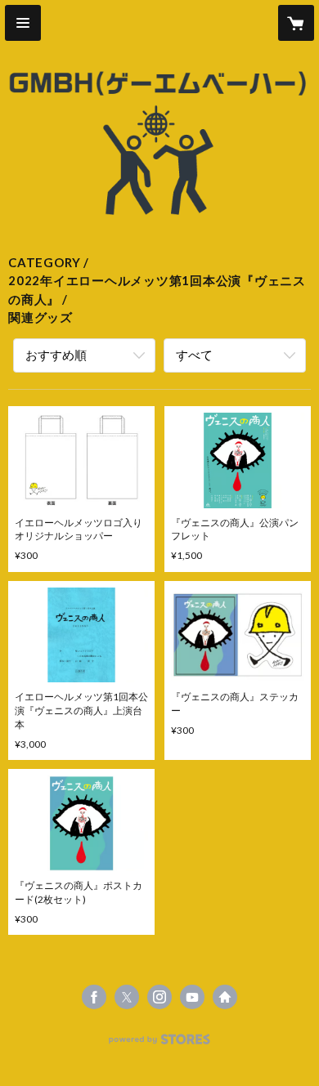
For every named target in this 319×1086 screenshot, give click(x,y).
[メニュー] (23, 23)
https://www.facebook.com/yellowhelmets (94, 997)
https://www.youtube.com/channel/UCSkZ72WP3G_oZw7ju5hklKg (192, 997)
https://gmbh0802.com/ (225, 997)
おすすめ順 (56, 354)
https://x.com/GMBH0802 (127, 997)
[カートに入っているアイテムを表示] (296, 23)
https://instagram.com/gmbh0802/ (159, 997)
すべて (194, 354)
